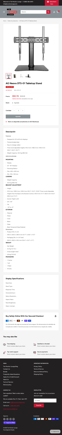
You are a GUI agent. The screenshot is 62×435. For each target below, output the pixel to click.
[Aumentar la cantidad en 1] (22, 110)
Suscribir (38, 405)
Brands (5, 371)
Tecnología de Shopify (8, 430)
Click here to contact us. (10, 409)
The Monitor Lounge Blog (10, 366)
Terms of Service (8, 382)
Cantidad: (8, 110)
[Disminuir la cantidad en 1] (14, 110)
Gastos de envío (16, 98)
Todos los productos (13, 21)
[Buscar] (48, 12)
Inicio (4, 21)
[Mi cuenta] (54, 12)
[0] (57, 12)
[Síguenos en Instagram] (10, 419)
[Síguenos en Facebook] (4, 419)
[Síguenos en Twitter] (7, 419)
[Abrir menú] (4, 12)
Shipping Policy (38, 374)
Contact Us (6, 369)
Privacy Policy (38, 366)
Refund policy (7, 384)
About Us (6, 379)
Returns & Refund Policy (41, 371)
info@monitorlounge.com (17, 402)
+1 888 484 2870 (14, 405)
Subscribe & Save (53, 3)
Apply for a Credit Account (11, 377)
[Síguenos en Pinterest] (13, 419)
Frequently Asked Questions (11, 374)
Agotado (18, 116)
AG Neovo (9, 90)
